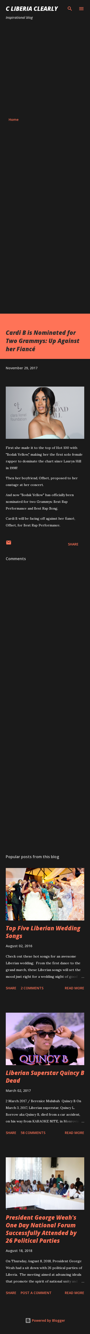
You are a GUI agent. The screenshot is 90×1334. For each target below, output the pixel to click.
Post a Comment (36, 1292)
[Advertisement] (45, 69)
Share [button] (73, 544)
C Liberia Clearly (32, 9)
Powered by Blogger (48, 1320)
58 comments (33, 1132)
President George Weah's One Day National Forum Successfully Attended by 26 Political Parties (41, 1228)
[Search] (70, 9)
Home (13, 119)
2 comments (32, 988)
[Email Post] (9, 544)
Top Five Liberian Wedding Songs (43, 932)
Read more (74, 988)
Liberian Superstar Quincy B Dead (45, 1076)
